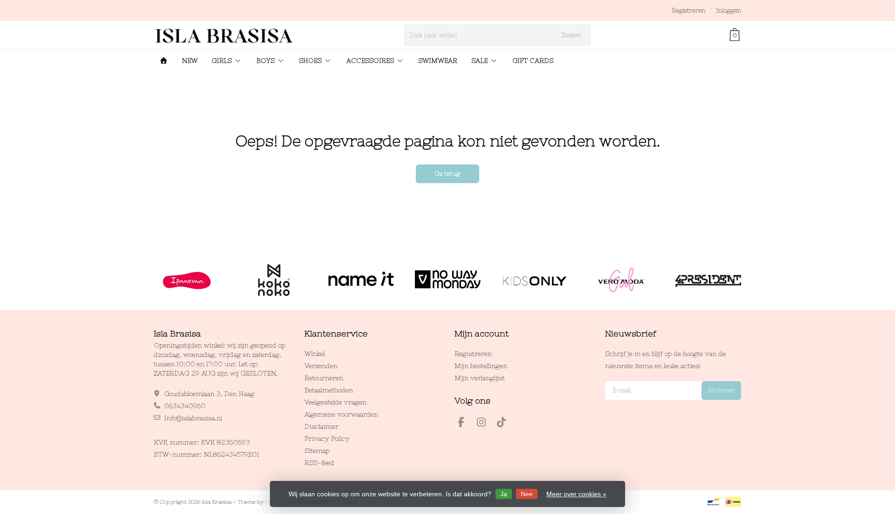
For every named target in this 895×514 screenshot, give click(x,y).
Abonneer (721, 390)
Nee (527, 494)
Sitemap (317, 450)
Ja (503, 494)
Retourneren (323, 378)
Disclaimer (321, 426)
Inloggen (728, 10)
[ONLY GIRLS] (534, 280)
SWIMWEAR (437, 60)
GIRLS (222, 60)
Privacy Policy (327, 438)
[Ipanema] (187, 280)
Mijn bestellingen (480, 366)
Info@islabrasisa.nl (193, 418)
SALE (479, 60)
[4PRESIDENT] (708, 280)
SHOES (310, 60)
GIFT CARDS (532, 60)
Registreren (688, 10)
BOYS (265, 60)
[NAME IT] (360, 280)
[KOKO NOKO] (274, 280)
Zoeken (571, 35)
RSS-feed (319, 462)
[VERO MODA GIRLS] (621, 280)
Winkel (314, 353)
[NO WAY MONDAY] (448, 280)
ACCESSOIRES (370, 60)
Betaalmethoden (328, 390)
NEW (190, 60)
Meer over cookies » (576, 494)
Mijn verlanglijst (479, 378)
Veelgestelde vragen (335, 402)
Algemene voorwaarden (341, 414)
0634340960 (185, 406)
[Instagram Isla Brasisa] (485, 423)
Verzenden (320, 366)
